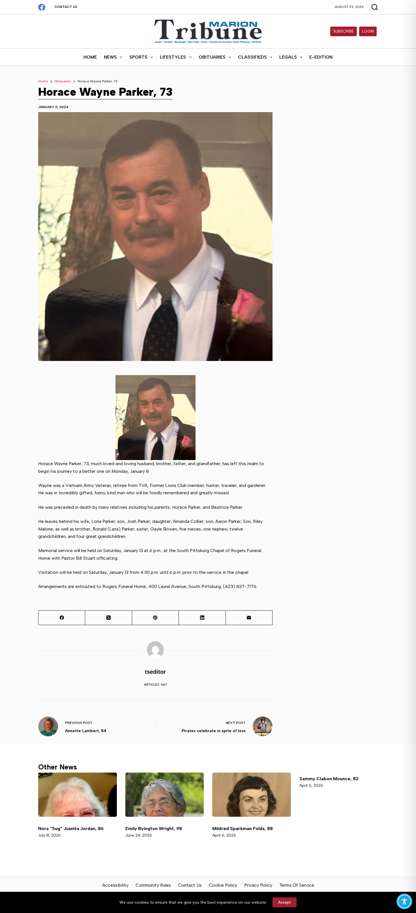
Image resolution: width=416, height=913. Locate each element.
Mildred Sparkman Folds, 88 (243, 828)
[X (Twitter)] (108, 618)
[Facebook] (41, 7)
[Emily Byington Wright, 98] (164, 795)
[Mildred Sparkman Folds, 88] (251, 795)
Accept (284, 902)
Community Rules (153, 885)
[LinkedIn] (202, 618)
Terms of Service (296, 885)
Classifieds (252, 57)
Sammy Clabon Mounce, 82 (329, 778)
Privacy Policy (258, 885)
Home (90, 57)
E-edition (321, 57)
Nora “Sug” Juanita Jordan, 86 (71, 828)
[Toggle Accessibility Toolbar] (404, 901)
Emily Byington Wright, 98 (153, 828)
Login (368, 31)
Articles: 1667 (155, 685)
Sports (138, 57)
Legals (288, 57)
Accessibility (115, 885)
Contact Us (66, 7)
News (110, 57)
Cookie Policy (223, 885)
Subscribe (343, 31)
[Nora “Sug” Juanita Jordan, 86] (77, 795)
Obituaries (212, 57)
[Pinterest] (155, 618)
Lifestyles (173, 57)
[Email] (249, 618)
